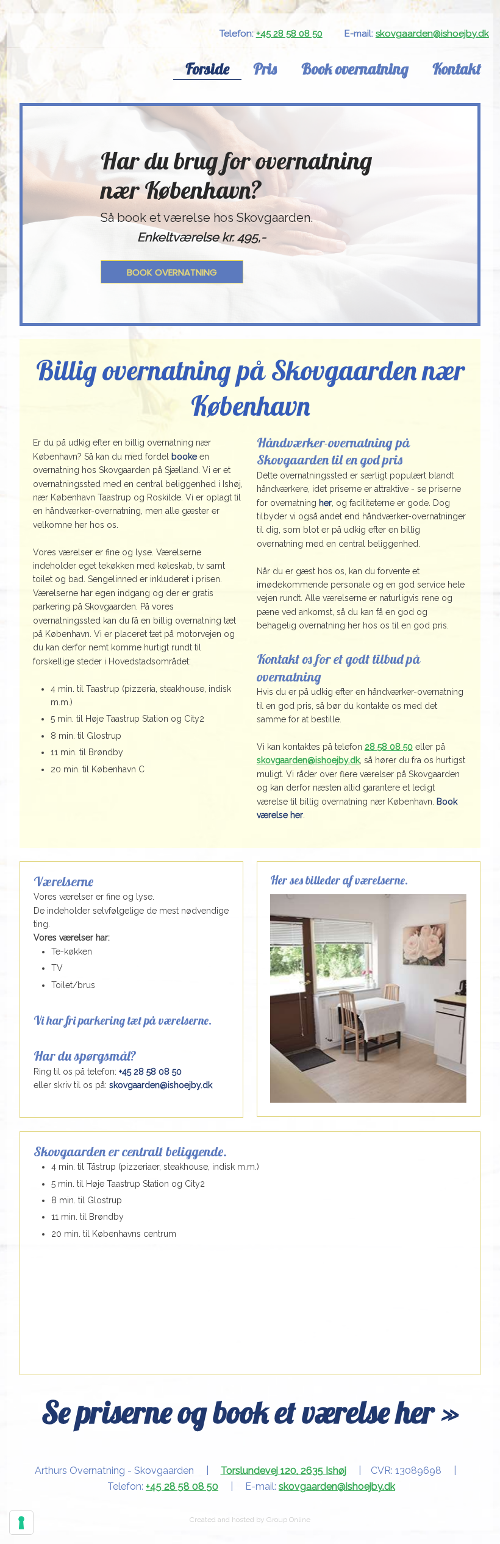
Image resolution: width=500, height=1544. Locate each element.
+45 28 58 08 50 (289, 33)
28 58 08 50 (389, 747)
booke (184, 456)
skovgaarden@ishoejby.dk (432, 33)
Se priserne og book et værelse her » (250, 1412)
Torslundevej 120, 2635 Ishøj (283, 1470)
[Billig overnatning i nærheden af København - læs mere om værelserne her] (83, 69)
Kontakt (456, 68)
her (325, 503)
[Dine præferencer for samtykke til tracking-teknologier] (21, 1522)
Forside (207, 68)
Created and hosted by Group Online (250, 1519)
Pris (265, 68)
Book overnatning (355, 68)
